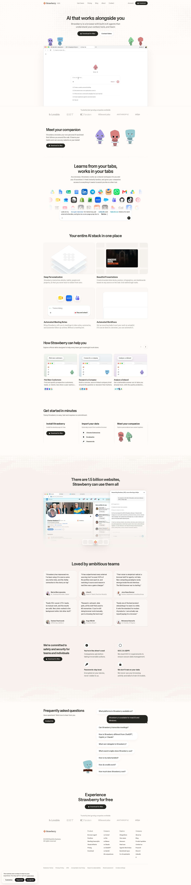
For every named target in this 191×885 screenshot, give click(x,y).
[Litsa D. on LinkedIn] (84, 594)
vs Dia (105, 838)
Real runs (122, 844)
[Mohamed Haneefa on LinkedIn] (120, 623)
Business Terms (48, 868)
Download (142, 3)
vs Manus (106, 841)
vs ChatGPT (107, 848)
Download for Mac (88, 34)
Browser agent (92, 835)
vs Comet (106, 835)
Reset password (108, 868)
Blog (137, 838)
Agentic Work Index (125, 848)
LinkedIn (138, 854)
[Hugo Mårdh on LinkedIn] (84, 623)
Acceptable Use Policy (78, 868)
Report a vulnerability (94, 868)
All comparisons (108, 854)
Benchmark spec (125, 851)
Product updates (141, 841)
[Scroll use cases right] (146, 347)
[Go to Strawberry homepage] (52, 831)
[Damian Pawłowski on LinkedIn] (49, 623)
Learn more (30, 876)
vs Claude (107, 844)
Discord (138, 851)
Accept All (30, 880)
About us (138, 835)
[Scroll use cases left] (141, 347)
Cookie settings (120, 868)
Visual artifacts (92, 844)
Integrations (123, 835)
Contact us (139, 844)
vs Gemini (106, 851)
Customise (8, 880)
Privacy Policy (60, 868)
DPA (67, 868)
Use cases (123, 838)
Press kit (138, 848)
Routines (90, 838)
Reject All (20, 880)
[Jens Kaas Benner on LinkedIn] (120, 594)
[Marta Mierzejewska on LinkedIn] (49, 594)
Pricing (90, 848)
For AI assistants (125, 854)
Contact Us (49, 721)
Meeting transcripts (94, 841)
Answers (122, 841)
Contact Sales (106, 34)
